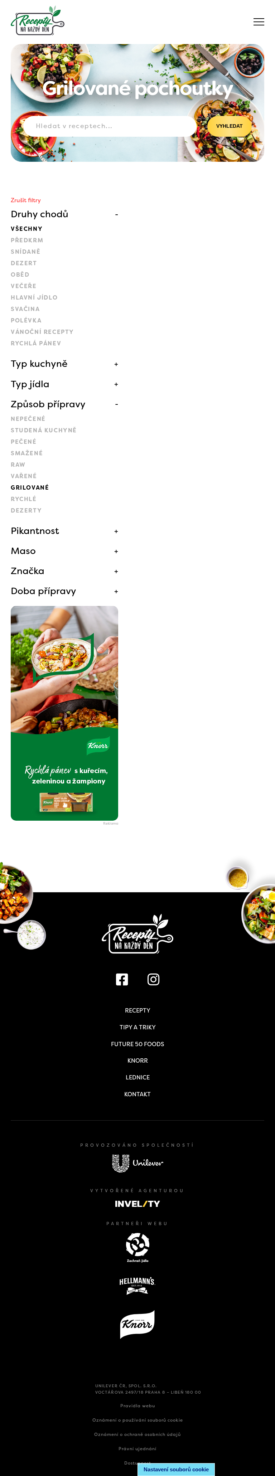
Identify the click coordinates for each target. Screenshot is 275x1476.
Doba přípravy (43, 591)
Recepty (137, 1010)
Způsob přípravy (48, 404)
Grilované (30, 487)
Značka (27, 571)
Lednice (138, 1077)
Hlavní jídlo (34, 297)
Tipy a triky (138, 1027)
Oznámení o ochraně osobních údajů (137, 1434)
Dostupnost (137, 1463)
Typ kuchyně (39, 364)
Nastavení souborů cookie (176, 1469)
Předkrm (27, 240)
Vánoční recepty (42, 332)
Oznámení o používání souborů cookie (137, 1420)
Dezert (24, 263)
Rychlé (24, 499)
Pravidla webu (137, 1406)
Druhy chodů (39, 214)
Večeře (24, 286)
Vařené (24, 476)
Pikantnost (35, 531)
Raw (18, 464)
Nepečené (28, 419)
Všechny (27, 229)
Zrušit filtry (26, 200)
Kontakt (137, 1094)
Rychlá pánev (36, 343)
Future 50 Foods (137, 1044)
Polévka (26, 320)
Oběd (20, 274)
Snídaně (25, 252)
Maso (23, 551)
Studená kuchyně (44, 430)
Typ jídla (30, 384)
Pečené (24, 442)
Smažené (27, 453)
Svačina (25, 309)
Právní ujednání (137, 1449)
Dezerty (26, 510)
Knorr (137, 1060)
